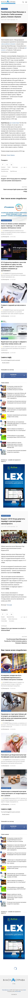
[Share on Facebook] (2, 614)
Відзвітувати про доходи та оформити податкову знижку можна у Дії (14, 343)
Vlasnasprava (6, 236)
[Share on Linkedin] (11, 614)
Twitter (8, 167)
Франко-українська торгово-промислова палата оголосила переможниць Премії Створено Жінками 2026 (15, 445)
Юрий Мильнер (13, 171)
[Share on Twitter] (7, 614)
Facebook (3, 167)
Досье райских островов (8, 44)
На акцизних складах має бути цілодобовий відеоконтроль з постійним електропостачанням (15, 388)
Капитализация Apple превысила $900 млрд (15, 190)
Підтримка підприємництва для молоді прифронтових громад (17, 415)
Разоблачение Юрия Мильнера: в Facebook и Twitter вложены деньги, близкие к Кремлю (15, 641)
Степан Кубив (4, 621)
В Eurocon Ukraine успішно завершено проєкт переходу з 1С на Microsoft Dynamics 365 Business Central (13, 226)
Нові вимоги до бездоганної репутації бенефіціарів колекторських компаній (16, 402)
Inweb (24, 990)
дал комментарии (14, 123)
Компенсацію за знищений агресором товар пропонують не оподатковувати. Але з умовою (16, 409)
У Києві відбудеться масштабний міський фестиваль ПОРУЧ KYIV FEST (16, 436)
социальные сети (5, 169)
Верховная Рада (10, 616)
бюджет (3, 616)
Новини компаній (6, 220)
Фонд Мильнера (4, 171)
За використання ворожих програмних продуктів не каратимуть (16, 451)
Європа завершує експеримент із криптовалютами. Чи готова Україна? (16, 429)
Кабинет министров (12, 619)
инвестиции (15, 167)
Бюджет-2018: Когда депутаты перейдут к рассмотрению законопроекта (14, 179)
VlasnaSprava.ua (6, 990)
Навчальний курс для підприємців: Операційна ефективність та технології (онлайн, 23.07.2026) (16, 423)
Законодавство (6, 515)
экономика (11, 621)
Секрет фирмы (11, 155)
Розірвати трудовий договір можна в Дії (13, 306)
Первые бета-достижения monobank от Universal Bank (13, 629)
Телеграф (9, 605)
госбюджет (3, 619)
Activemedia (18, 991)
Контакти (14, 994)
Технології (4, 8)
